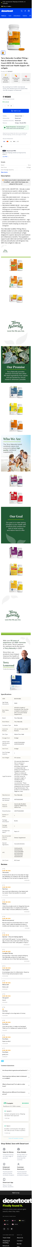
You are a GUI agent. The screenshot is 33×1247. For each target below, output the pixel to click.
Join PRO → (5, 156)
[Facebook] (11, 1228)
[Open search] (21, 10)
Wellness (3, 15)
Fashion (25, 15)
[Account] (25, 10)
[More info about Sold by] (23, 116)
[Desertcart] (7, 11)
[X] (7, 1228)
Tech (10, 15)
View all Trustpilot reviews (16, 1138)
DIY (30, 15)
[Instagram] (4, 1228)
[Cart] (28, 10)
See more (4, 172)
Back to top (15, 1193)
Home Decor (17, 15)
